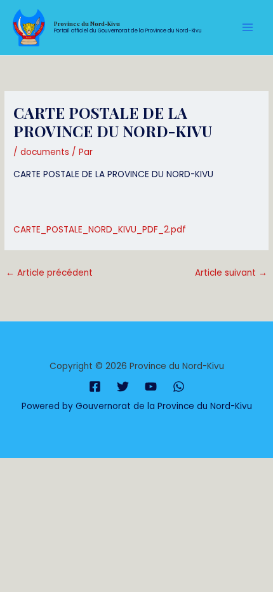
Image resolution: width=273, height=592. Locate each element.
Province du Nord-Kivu (87, 23)
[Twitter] (123, 386)
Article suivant (231, 273)
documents (44, 152)
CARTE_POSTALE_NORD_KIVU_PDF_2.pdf (99, 230)
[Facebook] (95, 386)
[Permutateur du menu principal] (248, 28)
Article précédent (49, 273)
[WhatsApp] (179, 386)
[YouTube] (151, 386)
